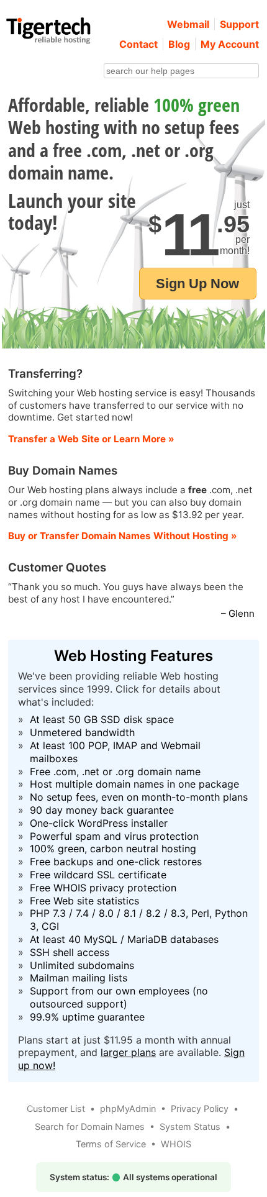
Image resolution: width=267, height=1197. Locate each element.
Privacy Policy (200, 1108)
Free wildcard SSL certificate (98, 874)
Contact (138, 44)
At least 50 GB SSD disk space (102, 719)
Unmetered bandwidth (82, 732)
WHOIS (176, 1144)
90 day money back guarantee (102, 810)
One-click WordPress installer (99, 823)
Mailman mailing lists (78, 978)
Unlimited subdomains (82, 965)
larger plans (128, 1052)
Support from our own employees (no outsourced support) (119, 997)
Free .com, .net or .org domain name (115, 771)
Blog (179, 44)
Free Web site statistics (84, 900)
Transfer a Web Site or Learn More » (91, 439)
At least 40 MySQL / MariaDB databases (124, 939)
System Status (190, 1126)
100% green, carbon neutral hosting (113, 848)
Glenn (242, 613)
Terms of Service (111, 1144)
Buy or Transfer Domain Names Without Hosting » (122, 536)
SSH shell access (69, 952)
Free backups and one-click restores (116, 861)
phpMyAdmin (128, 1108)
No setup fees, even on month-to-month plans (139, 797)
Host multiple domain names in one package (134, 784)
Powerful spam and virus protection (114, 836)
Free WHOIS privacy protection (103, 887)
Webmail (188, 24)
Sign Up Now (197, 283)
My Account (230, 44)
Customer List (56, 1108)
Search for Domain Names (90, 1126)
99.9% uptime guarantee (87, 1017)
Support (239, 24)
